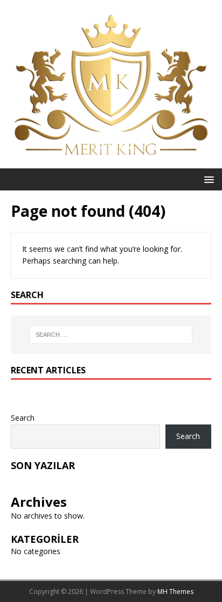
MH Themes (175, 591)
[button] (207, 179)
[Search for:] (111, 334)
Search (22, 418)
